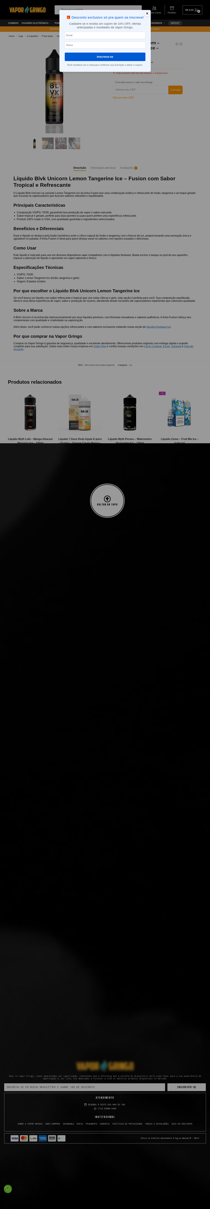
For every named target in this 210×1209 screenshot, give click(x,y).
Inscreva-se (105, 56)
